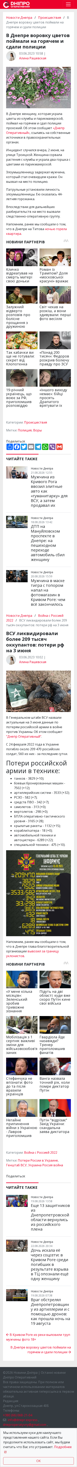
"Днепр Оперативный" (23, 736)
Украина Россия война (45, 1165)
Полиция (25, 430)
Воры (37, 430)
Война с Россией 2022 (40, 1152)
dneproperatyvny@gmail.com (24, 1424)
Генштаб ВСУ (16, 1165)
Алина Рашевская (32, 58)
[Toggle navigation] (68, 4)
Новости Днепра (19, 17)
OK (38, 1461)
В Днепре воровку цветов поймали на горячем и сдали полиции (40, 1349)
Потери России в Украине (38, 1160)
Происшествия (49, 17)
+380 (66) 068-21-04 (17, 1415)
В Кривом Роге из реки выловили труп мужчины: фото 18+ (38, 1337)
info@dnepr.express (23, 1420)
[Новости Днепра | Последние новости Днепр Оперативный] (16, 4)
